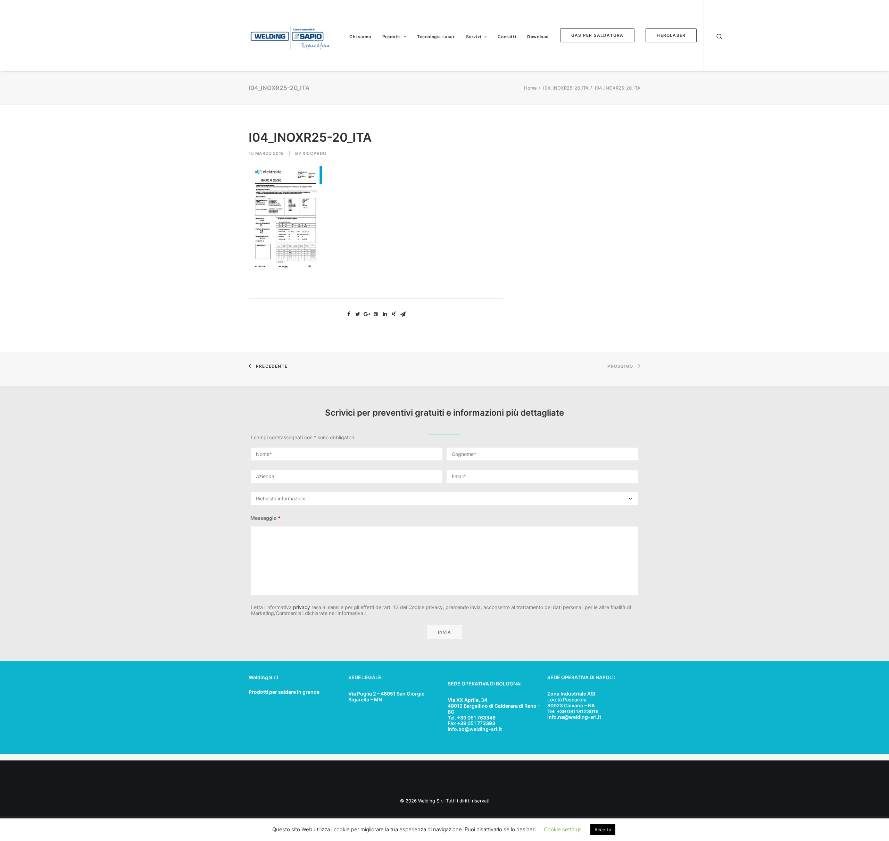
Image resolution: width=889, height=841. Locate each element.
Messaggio (265, 518)
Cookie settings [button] (563, 829)
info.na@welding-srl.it (574, 717)
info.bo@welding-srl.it (475, 729)
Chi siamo (360, 36)
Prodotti (391, 36)
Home (530, 88)
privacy (301, 607)
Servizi (473, 36)
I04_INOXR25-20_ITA (566, 88)
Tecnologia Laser (436, 36)
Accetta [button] (603, 829)
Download (538, 36)
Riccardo (314, 153)
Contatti (507, 36)
